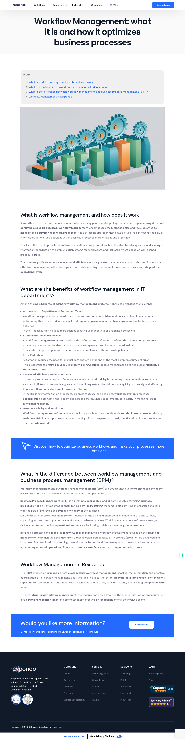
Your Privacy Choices (102, 736)
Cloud (95, 686)
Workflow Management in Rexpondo (50, 96)
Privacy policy (156, 673)
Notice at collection (74, 736)
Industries (125, 699)
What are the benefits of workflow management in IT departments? (69, 87)
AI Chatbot (126, 686)
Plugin (95, 699)
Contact (68, 693)
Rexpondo (69, 680)
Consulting (98, 680)
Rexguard (125, 693)
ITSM (123, 680)
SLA (151, 680)
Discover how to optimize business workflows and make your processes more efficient (99, 448)
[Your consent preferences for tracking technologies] (182, 555)
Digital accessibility (74, 699)
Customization (100, 693)
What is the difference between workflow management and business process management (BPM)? (88, 91)
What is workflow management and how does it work (61, 82)
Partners (68, 686)
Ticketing (125, 673)
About (67, 673)
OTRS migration (100, 673)
